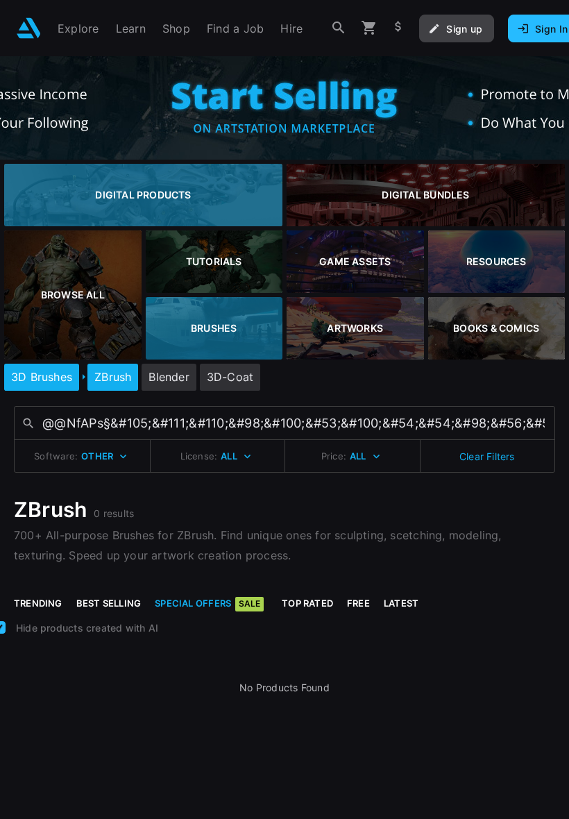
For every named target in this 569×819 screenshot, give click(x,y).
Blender (168, 377)
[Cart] (369, 28)
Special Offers (207, 603)
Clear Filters (487, 456)
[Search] (338, 28)
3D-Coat (230, 377)
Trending (38, 603)
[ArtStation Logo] (29, 28)
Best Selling (109, 603)
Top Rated (307, 603)
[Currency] (398, 28)
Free (358, 603)
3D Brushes (41, 377)
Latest (401, 603)
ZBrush (112, 377)
